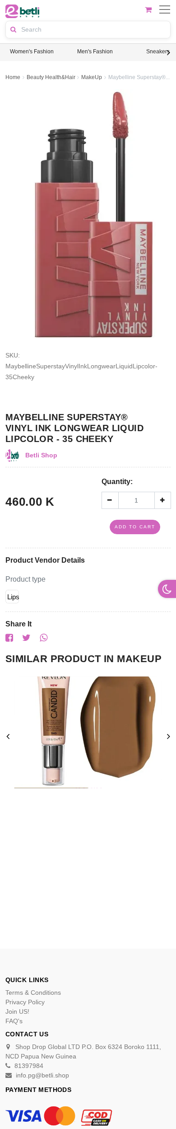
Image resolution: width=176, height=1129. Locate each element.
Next (168, 52)
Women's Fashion (32, 51)
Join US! (17, 1011)
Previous (7, 52)
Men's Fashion (95, 51)
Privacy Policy (25, 1002)
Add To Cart (135, 526)
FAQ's (14, 1021)
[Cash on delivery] (96, 1115)
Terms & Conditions (33, 992)
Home (12, 77)
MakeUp (91, 77)
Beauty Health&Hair (51, 77)
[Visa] (23, 1115)
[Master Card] (60, 1115)
